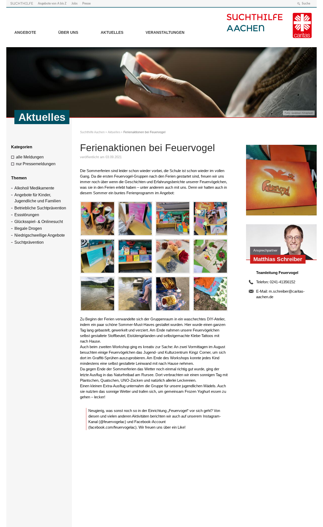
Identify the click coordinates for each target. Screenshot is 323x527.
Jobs (74, 3)
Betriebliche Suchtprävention (40, 208)
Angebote (25, 32)
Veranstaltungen (165, 32)
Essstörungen (26, 215)
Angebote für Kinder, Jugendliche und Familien (37, 198)
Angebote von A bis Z (52, 3)
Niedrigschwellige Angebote (39, 235)
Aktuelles (112, 32)
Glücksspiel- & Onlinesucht (38, 221)
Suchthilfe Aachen (92, 132)
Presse (86, 3)
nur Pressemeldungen (36, 164)
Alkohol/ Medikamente (34, 188)
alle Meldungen (30, 157)
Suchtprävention (29, 242)
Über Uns (68, 32)
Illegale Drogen (28, 228)
